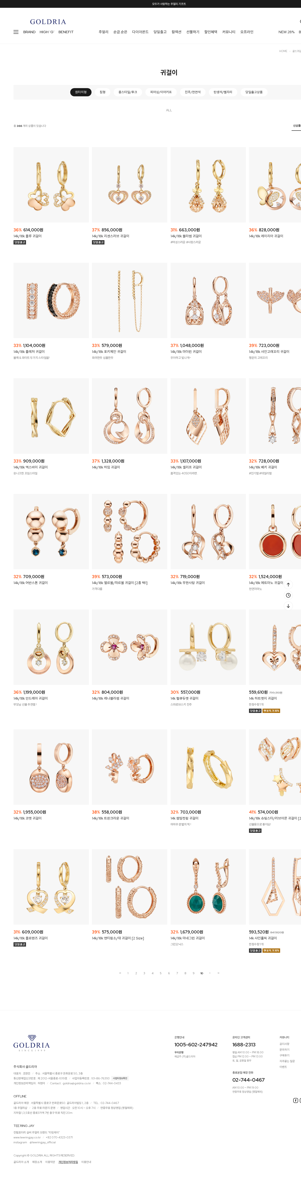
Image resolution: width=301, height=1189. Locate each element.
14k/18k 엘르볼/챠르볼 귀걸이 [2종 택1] (119, 583)
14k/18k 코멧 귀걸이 (28, 818)
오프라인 (246, 32)
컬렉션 (176, 32)
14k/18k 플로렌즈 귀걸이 (31, 938)
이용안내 (86, 1162)
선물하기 (192, 32)
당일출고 (160, 32)
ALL (169, 110)
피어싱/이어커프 (161, 92)
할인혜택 (210, 32)
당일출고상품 (254, 92)
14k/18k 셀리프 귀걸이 (186, 467)
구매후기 (284, 1055)
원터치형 (81, 92)
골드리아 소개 (21, 1162)
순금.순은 (120, 32)
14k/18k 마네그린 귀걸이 (188, 938)
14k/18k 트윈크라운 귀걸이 (110, 818)
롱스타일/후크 (128, 92)
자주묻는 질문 (287, 1061)
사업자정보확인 (120, 1078)
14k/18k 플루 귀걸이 (28, 236)
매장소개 (37, 1162)
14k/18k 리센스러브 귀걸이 (110, 236)
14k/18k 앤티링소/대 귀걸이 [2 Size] (118, 938)
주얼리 (104, 32)
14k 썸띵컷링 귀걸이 (185, 818)
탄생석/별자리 (223, 92)
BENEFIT (66, 32)
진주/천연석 (193, 92)
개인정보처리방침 (68, 1162)
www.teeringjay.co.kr (27, 1137)
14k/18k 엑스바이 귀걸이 (31, 467)
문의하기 (284, 1049)
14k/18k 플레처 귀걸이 (29, 352)
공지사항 (284, 1044)
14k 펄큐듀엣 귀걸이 (185, 698)
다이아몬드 (140, 32)
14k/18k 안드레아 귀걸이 (31, 698)
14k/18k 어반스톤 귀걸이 (31, 583)
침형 (102, 92)
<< (120, 973)
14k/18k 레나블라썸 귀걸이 (110, 698)
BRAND (29, 32)
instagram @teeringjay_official (35, 1142)
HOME (283, 51)
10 (201, 973)
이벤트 (283, 1067)
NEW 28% (286, 32)
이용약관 (50, 1162)
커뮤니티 (228, 32)
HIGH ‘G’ (47, 32)
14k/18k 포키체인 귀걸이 (109, 352)
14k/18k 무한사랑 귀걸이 (188, 583)
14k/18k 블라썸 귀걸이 (186, 236)
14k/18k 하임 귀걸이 (106, 467)
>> (218, 973)
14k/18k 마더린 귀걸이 (186, 352)
